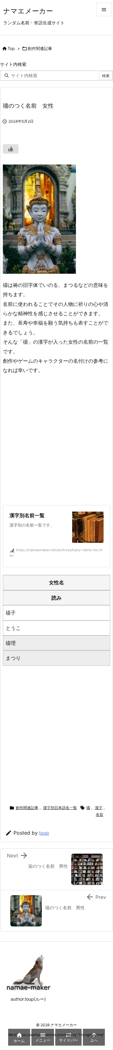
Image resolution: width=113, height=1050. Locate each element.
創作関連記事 (40, 48)
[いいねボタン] (11, 149)
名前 (99, 814)
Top (11, 48)
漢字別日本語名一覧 (60, 807)
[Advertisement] (56, 439)
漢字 (98, 807)
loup (44, 833)
